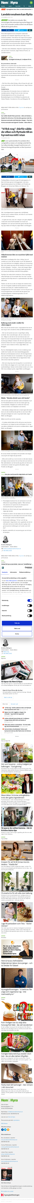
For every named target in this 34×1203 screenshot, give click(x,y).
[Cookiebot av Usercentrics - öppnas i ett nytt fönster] (25, 568)
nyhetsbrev (16, 1120)
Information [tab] (13, 572)
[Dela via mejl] (29, 30)
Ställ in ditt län (8, 697)
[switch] (29, 605)
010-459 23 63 (7, 550)
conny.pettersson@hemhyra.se (10, 1147)
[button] (10, 6)
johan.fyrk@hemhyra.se (8, 1154)
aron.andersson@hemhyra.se (9, 1161)
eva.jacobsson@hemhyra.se (9, 1140)
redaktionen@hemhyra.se (15, 1112)
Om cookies (9, 1201)
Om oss (3, 1201)
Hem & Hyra (11, 1117)
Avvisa (17, 634)
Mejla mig (6, 652)
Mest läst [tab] (5, 704)
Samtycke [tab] (5, 572)
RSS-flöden (4, 1123)
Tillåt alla (17, 623)
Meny (29, 6)
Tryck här (21, 107)
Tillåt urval (17, 628)
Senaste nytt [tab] (14, 704)
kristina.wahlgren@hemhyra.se (12, 548)
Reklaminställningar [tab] (25, 572)
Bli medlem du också (7, 1191)
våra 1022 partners (11, 580)
